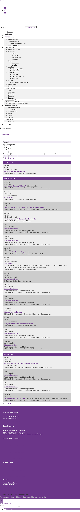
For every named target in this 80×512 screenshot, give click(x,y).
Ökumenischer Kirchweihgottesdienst (17, 252)
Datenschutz (36, 497)
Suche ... (3, 27)
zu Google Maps (8, 488)
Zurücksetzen (13, 156)
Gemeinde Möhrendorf (17, 477)
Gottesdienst (8, 198)
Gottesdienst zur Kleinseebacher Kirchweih (20, 219)
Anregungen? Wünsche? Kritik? (11, 497)
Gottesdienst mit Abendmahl (14, 171)
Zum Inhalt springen (7, 1)
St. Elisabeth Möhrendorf (18, 470)
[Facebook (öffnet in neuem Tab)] (5, 7)
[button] (8, 509)
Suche (5, 156)
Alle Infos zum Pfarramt (12, 421)
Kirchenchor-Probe (11, 240)
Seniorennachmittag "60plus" (15, 186)
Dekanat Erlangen (16, 458)
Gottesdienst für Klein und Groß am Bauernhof (21, 363)
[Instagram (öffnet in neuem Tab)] (5, 10)
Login (44, 497)
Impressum (27, 497)
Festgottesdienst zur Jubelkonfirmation (18, 324)
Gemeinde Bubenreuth (17, 452)
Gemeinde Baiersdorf (17, 446)
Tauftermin (8, 263)
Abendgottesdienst (11, 279)
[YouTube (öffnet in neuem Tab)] (5, 13)
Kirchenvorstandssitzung (13, 312)
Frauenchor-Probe (11, 229)
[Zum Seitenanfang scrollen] (1, 501)
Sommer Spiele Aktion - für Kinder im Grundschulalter (24, 207)
